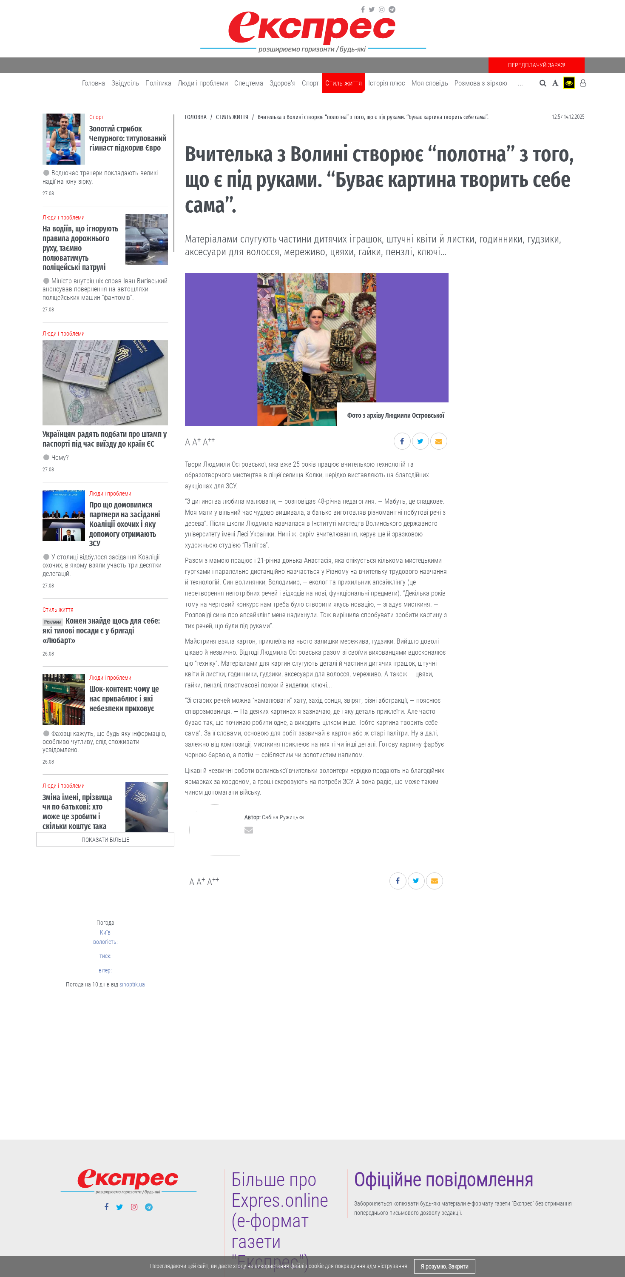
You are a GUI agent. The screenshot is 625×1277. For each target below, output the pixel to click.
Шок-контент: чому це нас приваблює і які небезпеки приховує (124, 698)
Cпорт (310, 83)
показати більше (105, 839)
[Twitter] (372, 9)
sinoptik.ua (132, 984)
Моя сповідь (430, 83)
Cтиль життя (343, 83)
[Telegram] (392, 9)
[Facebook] (363, 9)
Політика (158, 83)
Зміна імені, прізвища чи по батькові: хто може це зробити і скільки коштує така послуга (77, 816)
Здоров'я (282, 83)
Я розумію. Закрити (445, 1266)
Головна (93, 83)
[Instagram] (382, 9)
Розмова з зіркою (481, 83)
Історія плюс (386, 83)
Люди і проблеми (203, 83)
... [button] (520, 83)
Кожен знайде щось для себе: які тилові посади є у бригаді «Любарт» (101, 630)
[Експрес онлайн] (312, 30)
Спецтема (248, 83)
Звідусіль (125, 83)
